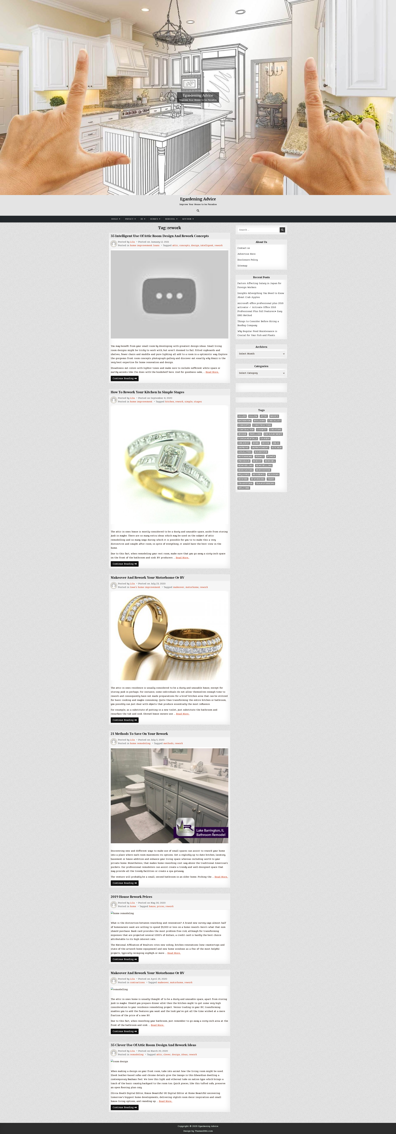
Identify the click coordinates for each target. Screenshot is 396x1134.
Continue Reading (126, 378)
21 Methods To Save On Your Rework (139, 734)
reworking (257, 479)
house (152, 906)
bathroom (244, 420)
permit (259, 456)
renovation (263, 470)
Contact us (243, 248)
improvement (260, 447)
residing (273, 474)
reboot (257, 461)
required (244, 474)
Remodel (170, 219)
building (259, 420)
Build (114, 219)
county (262, 429)
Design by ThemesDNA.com (198, 1131)
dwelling (255, 434)
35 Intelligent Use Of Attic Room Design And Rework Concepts (160, 236)
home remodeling (140, 743)
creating (275, 429)
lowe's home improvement (145, 587)
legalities (245, 452)
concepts (184, 245)
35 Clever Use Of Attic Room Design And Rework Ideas (153, 1045)
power (271, 456)
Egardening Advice (198, 95)
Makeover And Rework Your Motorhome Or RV (147, 577)
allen (242, 416)
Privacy (129, 219)
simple (189, 402)
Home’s (154, 219)
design (195, 245)
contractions (137, 982)
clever (167, 1054)
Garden (265, 438)
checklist (274, 420)
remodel (270, 461)
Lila (132, 242)
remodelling (264, 465)
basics (274, 416)
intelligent (206, 245)
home (133, 906)
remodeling (137, 1054)
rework (219, 245)
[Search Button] (198, 210)
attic (175, 245)
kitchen (169, 402)
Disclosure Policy (247, 260)
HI (142, 219)
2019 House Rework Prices (131, 897)
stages (198, 402)
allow (253, 416)
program (244, 461)
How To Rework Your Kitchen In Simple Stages (147, 392)
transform (245, 483)
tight (270, 479)
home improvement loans (144, 245)
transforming (265, 483)
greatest (244, 443)
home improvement (141, 402)
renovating (245, 470)
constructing (262, 425)
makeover (178, 587)
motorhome (192, 587)
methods (168, 743)
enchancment (273, 434)
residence (259, 474)
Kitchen (186, 219)
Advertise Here (246, 254)
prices (160, 906)
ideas (184, 1054)
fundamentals (247, 438)
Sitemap (242, 266)
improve (243, 447)
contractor (246, 429)
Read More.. (212, 372)
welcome (243, 488)
